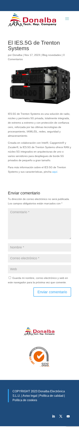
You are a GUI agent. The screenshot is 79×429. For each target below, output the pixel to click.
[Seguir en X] (61, 416)
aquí (54, 171)
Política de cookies (24, 400)
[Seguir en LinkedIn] (53, 416)
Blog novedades (51, 54)
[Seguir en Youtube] (68, 416)
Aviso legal (30, 395)
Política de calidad (51, 395)
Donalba (17, 54)
